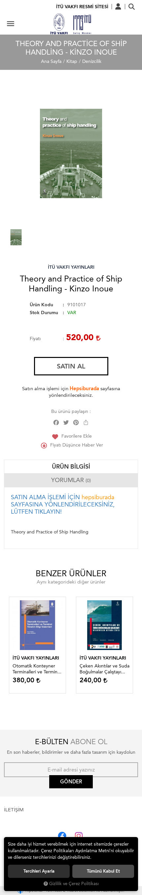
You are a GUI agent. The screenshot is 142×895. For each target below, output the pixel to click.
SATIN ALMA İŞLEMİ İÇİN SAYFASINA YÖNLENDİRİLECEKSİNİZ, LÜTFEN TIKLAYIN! (63, 504)
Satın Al (71, 366)
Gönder (71, 782)
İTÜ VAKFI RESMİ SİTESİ (82, 7)
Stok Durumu (44, 312)
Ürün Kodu (41, 305)
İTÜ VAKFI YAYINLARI (71, 267)
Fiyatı (35, 338)
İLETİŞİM (14, 810)
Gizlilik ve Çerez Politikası (74, 883)
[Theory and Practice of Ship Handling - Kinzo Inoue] (71, 153)
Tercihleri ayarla (38, 871)
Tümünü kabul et (103, 871)
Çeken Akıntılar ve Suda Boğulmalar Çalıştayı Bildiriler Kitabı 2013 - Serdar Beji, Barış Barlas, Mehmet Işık (104, 669)
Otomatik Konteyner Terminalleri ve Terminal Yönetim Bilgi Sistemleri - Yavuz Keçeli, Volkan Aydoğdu (37, 669)
